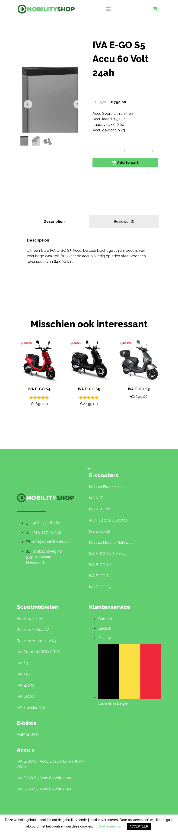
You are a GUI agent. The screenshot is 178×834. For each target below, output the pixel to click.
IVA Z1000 (26, 685)
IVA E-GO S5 (100, 587)
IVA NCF (96, 498)
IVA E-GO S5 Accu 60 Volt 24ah (44, 789)
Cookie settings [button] (109, 826)
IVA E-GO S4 (100, 576)
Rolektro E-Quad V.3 (34, 629)
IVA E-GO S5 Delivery (107, 553)
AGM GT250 (27, 734)
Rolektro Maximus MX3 (36, 641)
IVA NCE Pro (99, 509)
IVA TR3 (24, 674)
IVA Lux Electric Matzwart (111, 542)
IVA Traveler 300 (31, 707)
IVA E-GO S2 (100, 565)
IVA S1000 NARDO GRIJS (38, 652)
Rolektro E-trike (30, 618)
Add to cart (128, 162)
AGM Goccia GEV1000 (108, 520)
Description (54, 221)
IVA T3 (22, 663)
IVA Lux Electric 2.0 (105, 487)
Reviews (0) (124, 221)
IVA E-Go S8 (99, 531)
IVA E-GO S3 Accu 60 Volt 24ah (44, 778)
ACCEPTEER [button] (139, 826)
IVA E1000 (25, 696)
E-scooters (103, 475)
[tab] (54, 221)
